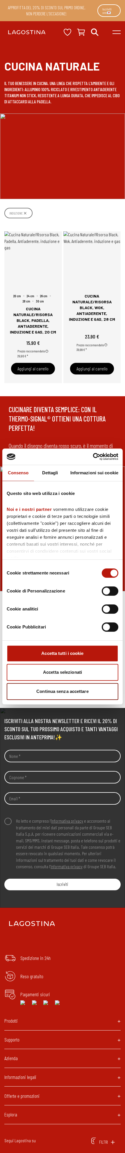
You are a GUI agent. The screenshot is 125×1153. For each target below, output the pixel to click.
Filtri (103, 1142)
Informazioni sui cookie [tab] (94, 472)
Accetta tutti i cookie (62, 653)
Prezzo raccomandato (31, 351)
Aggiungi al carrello (33, 368)
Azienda (11, 1058)
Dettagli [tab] (50, 472)
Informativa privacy (67, 821)
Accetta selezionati (62, 672)
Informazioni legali (20, 1077)
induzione (16, 213)
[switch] (110, 591)
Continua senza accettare (62, 691)
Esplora (10, 1114)
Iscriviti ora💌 (107, 11)
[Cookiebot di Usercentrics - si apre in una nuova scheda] (92, 456)
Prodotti (11, 1020)
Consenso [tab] (18, 472)
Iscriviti (62, 884)
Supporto (11, 1039)
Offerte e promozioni (22, 1096)
